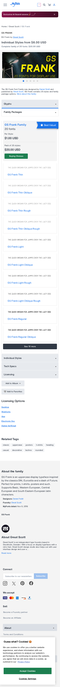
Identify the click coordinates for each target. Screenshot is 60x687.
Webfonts (5, 411)
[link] (49, 5)
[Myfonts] (15, 5)
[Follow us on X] (15, 583)
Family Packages (13, 112)
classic (6, 445)
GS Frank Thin (15, 174)
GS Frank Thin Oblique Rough (24, 228)
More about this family (26, 94)
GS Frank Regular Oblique (22, 337)
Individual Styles (13, 358)
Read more (6, 553)
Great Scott (14, 26)
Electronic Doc (8, 421)
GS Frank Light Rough (19, 282)
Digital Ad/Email (8, 425)
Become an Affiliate (12, 618)
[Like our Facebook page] (32, 583)
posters (29, 445)
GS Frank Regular (17, 319)
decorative (17, 450)
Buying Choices (16, 156)
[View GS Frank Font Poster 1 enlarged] (30, 66)
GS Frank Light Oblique (20, 265)
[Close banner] (54, 14)
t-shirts (39, 445)
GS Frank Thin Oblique (20, 192)
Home (4, 26)
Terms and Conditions (13, 634)
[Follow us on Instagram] (6, 583)
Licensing (9, 374)
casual (6, 450)
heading (49, 445)
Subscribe (40, 576)
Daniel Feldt (44, 89)
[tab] (23, 81)
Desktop (5, 407)
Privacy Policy (24, 661)
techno (28, 450)
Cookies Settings (27, 678)
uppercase (17, 445)
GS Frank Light (16, 246)
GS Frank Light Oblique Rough (24, 301)
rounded (39, 450)
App (3, 416)
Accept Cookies (27, 670)
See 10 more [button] (30, 346)
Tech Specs (10, 366)
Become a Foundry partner (15, 612)
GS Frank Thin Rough (19, 210)
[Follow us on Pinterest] (23, 583)
